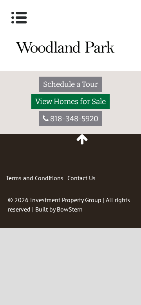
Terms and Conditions (34, 178)
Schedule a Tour (70, 84)
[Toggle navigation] (19, 17)
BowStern (70, 209)
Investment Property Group (65, 200)
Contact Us (81, 178)
